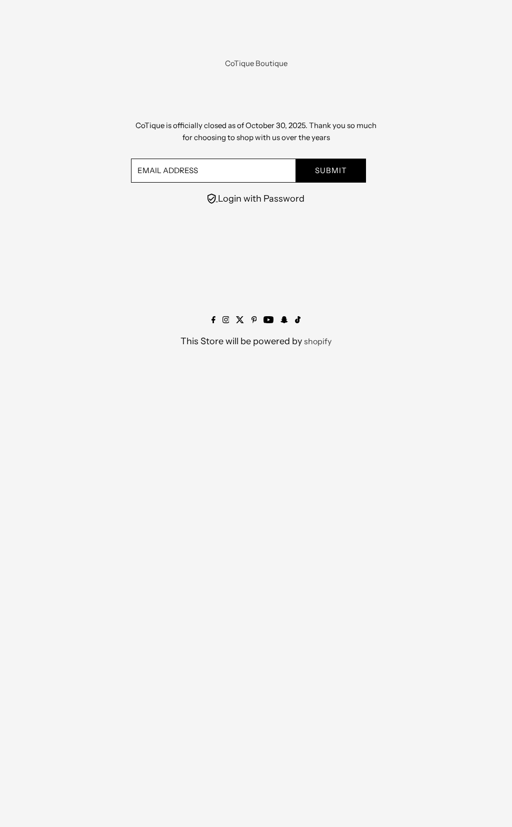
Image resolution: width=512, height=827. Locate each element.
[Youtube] (269, 320)
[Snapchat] (284, 320)
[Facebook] (214, 320)
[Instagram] (226, 320)
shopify (318, 341)
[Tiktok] (297, 320)
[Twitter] (240, 320)
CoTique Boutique (256, 63)
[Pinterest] (254, 320)
